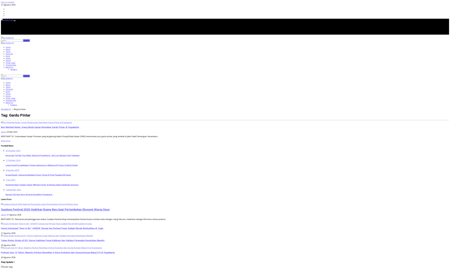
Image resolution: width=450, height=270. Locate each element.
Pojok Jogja (10, 63)
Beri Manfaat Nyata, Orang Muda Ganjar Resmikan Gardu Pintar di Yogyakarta (40, 127)
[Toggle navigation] (15, 20)
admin (3, 132)
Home (8, 47)
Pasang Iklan (11, 65)
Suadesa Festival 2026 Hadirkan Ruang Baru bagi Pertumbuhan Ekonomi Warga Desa (55, 209)
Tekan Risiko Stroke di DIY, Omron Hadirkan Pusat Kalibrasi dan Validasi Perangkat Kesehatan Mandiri (53, 240)
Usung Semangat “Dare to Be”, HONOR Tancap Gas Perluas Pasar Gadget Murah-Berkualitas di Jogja (52, 228)
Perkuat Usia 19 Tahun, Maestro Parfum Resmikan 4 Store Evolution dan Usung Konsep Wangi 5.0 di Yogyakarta (58, 252)
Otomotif (9, 54)
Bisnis (8, 61)
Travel (8, 58)
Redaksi (13, 69)
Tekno (8, 52)
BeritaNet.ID (6, 109)
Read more (5, 141)
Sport (8, 56)
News (8, 49)
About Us (9, 67)
